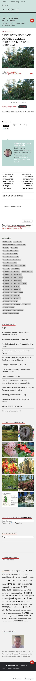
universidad (11, 621)
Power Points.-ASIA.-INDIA (13, 277)
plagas (3, 613)
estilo (28, 590)
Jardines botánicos (10, 250)
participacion (20, 610)
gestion (19, 593)
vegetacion (18, 621)
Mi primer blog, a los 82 (17, 2)
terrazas (28, 618)
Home (4, 2)
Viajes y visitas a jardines (13, 310)
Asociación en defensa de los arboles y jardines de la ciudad (16, 333)
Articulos (18, 242)
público (16, 616)
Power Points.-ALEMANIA (12, 274)
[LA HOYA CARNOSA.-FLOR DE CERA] (10, 450)
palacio (26, 606)
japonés (5, 598)
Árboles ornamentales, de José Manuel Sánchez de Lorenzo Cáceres (16, 359)
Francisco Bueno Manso (11, 376)
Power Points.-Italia (11, 295)
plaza (31, 613)
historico (5, 595)
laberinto (4, 601)
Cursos (6, 247)
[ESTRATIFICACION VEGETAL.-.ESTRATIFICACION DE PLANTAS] (10, 483)
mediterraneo (27, 601)
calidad (24, 580)
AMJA (4, 328)
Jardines (14, 247)
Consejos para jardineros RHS (14, 244)
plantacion (18, 613)
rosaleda (4, 618)
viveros (26, 621)
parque (6, 609)
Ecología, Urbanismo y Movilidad (14, 365)
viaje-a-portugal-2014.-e (9, 107)
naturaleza (21, 604)
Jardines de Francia (10, 256)
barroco (26, 575)
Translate (18, 523)
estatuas (23, 590)
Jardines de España (10, 253)
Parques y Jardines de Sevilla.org (14, 395)
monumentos (6, 604)
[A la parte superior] (32, 662)
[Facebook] (3, 9)
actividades (13, 570)
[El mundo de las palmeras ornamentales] (26, 466)
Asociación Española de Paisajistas (15, 339)
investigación (29, 596)
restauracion (24, 615)
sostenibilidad (21, 618)
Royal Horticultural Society (12, 406)
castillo (30, 580)
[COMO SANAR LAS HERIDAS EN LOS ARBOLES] (26, 433)
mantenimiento (15, 601)
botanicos (17, 580)
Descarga (23, 107)
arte (22, 575)
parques (13, 610)
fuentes (13, 593)
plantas (6, 268)
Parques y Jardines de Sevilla (14, 265)
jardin (12, 598)
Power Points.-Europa (11, 286)
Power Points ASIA (10, 301)
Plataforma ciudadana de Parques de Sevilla (15, 400)
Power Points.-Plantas (11, 298)
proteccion (5, 616)
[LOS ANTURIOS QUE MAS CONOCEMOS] (26, 450)
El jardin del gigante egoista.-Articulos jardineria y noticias (16, 370)
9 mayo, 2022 (11, 72)
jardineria (19, 599)
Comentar (27, 221)
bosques (30, 577)
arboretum (7, 574)
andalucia (7, 242)
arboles (30, 570)
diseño (24, 586)
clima (9, 583)
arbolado (22, 570)
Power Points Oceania (11, 304)
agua (18, 571)
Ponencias (16, 268)
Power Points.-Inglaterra (13, 292)
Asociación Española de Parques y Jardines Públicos (18, 345)
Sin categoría (7, 32)
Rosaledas (26, 304)
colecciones (27, 584)
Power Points (27, 271)
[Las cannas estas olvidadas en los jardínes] (10, 466)
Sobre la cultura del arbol (11, 411)
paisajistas (20, 607)
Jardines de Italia (10, 262)
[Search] (17, 9)
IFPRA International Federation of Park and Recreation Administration (18, 389)
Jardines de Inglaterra (11, 259)
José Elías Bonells (14, 74)
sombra (15, 618)
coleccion (17, 584)
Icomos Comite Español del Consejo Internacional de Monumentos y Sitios (16, 382)
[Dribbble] (13, 9)
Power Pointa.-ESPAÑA (11, 271)
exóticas (4, 593)
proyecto (11, 616)
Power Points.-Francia (11, 289)
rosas (10, 618)
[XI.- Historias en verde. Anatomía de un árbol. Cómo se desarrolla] (10, 500)
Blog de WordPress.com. (11, 668)
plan (7, 613)
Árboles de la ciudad (11, 313)
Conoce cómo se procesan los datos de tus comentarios (16, 227)
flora (8, 593)
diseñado (17, 587)
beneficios (6, 577)
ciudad (4, 584)
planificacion (11, 613)
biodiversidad (15, 577)
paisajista (13, 607)
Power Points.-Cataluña (12, 280)
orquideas (29, 604)
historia (27, 592)
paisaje (5, 606)
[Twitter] (8, 9)
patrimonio (27, 610)
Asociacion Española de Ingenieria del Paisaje (16, 352)
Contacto (5, 5)
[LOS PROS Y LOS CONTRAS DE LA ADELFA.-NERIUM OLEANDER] (26, 483)
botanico (8, 580)
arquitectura (16, 575)
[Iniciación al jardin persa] (26, 500)
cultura (13, 587)
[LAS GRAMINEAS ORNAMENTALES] (10, 433)
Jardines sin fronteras (10, 19)
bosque (23, 577)
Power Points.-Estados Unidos (14, 283)
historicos (11, 596)
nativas (14, 604)
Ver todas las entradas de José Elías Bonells (22, 159)
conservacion (6, 587)
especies (17, 590)
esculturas (7, 589)
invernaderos (20, 595)
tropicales (4, 621)
